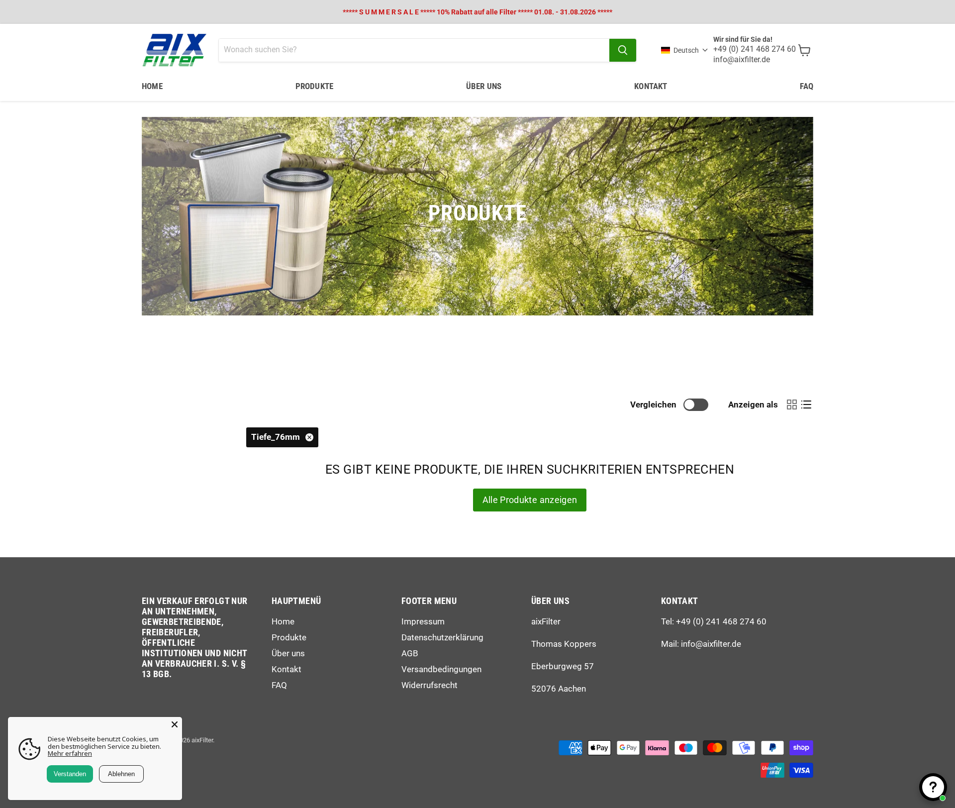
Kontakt (650, 86)
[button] (684, 50)
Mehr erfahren (70, 753)
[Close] (175, 724)
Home (152, 86)
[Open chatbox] (933, 787)
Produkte (314, 86)
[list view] (806, 405)
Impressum (423, 621)
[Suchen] (622, 50)
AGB (409, 653)
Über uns (483, 86)
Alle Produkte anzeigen (529, 500)
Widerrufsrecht (429, 685)
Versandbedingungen (441, 669)
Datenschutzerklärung (442, 637)
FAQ (806, 86)
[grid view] (791, 405)
